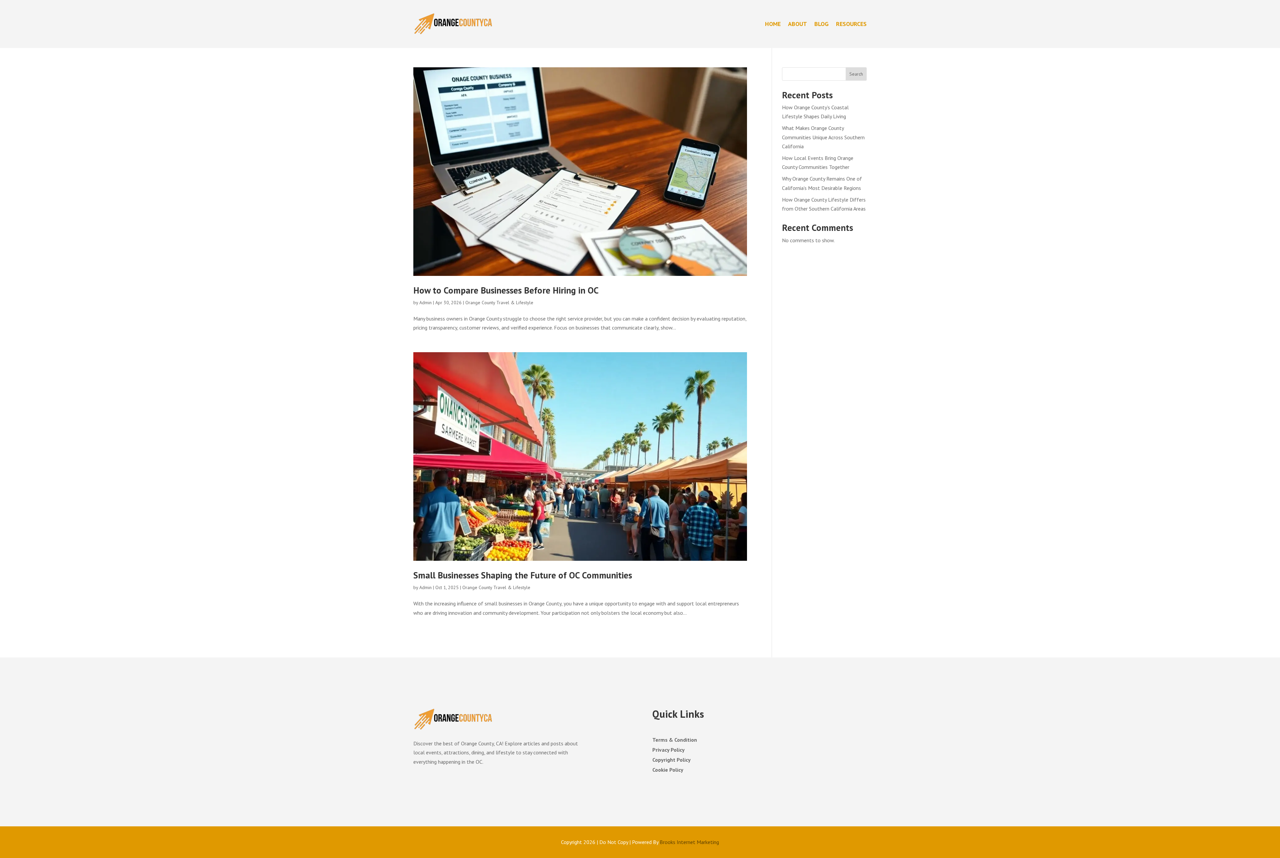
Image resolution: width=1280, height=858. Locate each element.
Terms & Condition (674, 740)
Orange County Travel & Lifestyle (499, 303)
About (797, 24)
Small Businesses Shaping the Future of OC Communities (522, 575)
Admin (425, 303)
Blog (821, 24)
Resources (851, 24)
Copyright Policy (671, 760)
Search (856, 74)
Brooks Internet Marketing (689, 842)
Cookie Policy (667, 770)
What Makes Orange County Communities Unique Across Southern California (823, 137)
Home (773, 24)
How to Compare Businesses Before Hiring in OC (506, 290)
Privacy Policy (668, 750)
